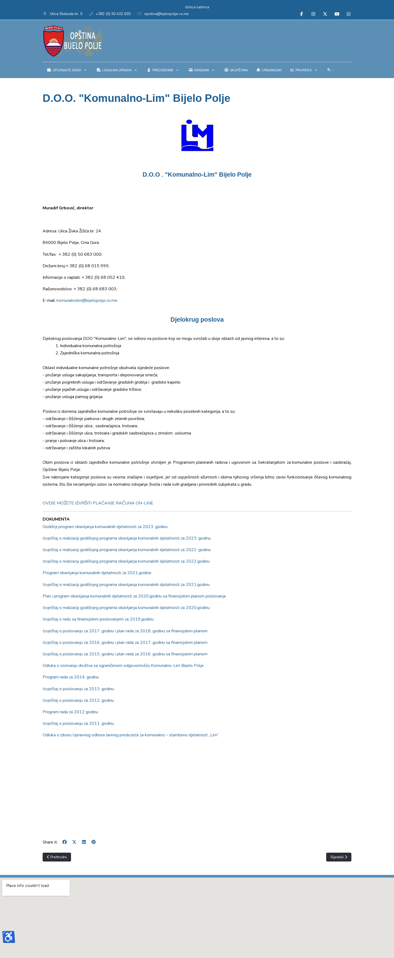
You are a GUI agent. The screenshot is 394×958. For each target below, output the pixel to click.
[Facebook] (301, 14)
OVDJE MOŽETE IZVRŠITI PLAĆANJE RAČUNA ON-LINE (98, 503)
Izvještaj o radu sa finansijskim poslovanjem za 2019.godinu (98, 619)
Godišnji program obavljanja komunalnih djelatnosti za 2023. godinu (105, 527)
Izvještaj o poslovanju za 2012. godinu (78, 700)
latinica (203, 7)
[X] (74, 842)
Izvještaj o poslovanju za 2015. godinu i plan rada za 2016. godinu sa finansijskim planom (125, 654)
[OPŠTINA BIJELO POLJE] (73, 41)
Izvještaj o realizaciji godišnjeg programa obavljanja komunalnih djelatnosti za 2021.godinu (126, 585)
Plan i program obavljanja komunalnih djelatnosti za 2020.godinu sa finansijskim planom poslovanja (134, 596)
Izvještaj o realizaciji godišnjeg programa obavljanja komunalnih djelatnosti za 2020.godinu (126, 608)
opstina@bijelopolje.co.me (166, 13)
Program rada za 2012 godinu (70, 712)
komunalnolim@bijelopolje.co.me (87, 300)
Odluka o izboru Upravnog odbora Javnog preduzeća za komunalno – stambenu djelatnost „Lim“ (131, 735)
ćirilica (190, 7)
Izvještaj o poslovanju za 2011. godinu (78, 723)
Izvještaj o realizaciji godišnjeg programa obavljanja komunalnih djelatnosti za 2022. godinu (127, 550)
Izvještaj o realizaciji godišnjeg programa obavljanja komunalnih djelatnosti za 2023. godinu (127, 538)
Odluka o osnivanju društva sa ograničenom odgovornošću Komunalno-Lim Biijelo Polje (123, 666)
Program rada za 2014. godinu (71, 677)
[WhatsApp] (348, 14)
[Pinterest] (93, 842)
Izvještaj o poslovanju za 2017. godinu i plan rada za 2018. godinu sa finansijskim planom (125, 631)
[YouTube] (337, 14)
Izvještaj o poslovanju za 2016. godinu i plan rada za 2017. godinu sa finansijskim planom (125, 642)
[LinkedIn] (84, 842)
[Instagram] (313, 14)
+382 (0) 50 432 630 (113, 13)
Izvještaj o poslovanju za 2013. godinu (78, 689)
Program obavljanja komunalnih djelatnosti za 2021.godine (97, 573)
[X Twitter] (325, 14)
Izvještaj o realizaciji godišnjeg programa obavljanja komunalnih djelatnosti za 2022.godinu (126, 561)
